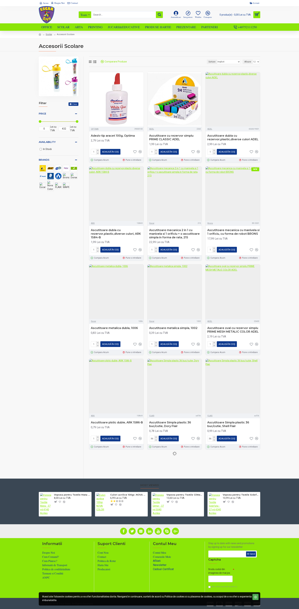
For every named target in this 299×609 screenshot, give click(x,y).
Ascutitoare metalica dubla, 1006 (114, 328)
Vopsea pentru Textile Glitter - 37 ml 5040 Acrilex (184, 494)
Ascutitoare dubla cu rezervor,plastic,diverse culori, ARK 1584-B (116, 233)
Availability (47, 142)
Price (42, 113)
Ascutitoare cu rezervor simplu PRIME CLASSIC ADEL (171, 137)
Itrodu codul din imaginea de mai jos (219, 571)
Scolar (49, 34)
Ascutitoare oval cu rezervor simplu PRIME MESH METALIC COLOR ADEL (233, 329)
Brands (44, 159)
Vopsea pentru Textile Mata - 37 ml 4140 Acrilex (72, 494)
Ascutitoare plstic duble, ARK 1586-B (117, 422)
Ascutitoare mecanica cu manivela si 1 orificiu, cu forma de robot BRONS (233, 231)
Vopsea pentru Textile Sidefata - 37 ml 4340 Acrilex (241, 494)
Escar (151, 223)
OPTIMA (94, 129)
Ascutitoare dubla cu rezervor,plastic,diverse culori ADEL (233, 137)
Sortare (212, 62)
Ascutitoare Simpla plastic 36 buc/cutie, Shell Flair (228, 424)
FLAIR (151, 416)
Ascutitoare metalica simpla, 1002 (173, 328)
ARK (93, 223)
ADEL (151, 129)
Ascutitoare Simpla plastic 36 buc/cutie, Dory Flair (170, 424)
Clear (74, 104)
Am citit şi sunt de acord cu (224, 588)
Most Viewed (149, 485)
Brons (210, 223)
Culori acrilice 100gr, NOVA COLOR (128, 494)
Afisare (247, 62)
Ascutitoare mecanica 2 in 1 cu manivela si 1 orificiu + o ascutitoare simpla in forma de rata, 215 (174, 233)
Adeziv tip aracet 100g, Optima (113, 135)
